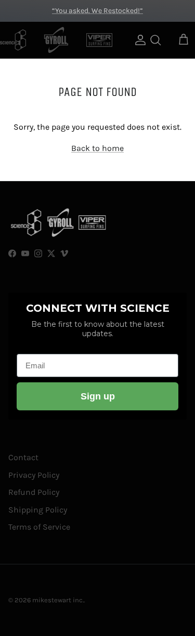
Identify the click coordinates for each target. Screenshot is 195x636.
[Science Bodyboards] (13, 40)
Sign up (98, 396)
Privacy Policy (33, 475)
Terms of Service (39, 527)
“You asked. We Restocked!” (97, 10)
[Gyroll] (56, 40)
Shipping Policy (37, 510)
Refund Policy (33, 492)
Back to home (97, 148)
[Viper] (99, 40)
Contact (23, 457)
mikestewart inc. (58, 600)
